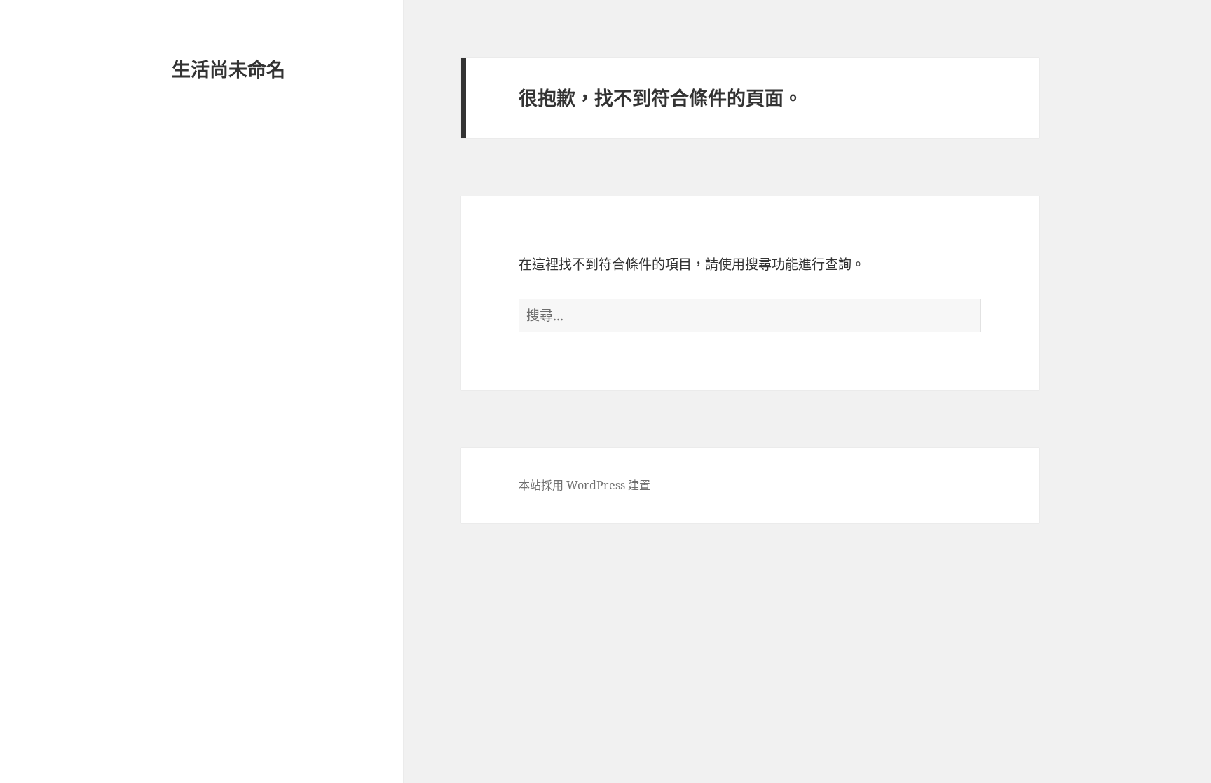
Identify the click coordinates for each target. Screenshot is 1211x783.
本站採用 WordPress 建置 (584, 485)
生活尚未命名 (228, 69)
